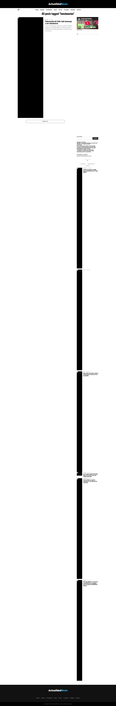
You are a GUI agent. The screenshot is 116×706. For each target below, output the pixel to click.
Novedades (73, 9)
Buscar (95, 138)
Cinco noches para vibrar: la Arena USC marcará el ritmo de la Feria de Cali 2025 (86, 146)
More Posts (45, 121)
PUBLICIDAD (79, 136)
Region (55, 9)
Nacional (42, 9)
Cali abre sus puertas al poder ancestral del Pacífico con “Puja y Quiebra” (87, 144)
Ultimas (36, 9)
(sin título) (79, 145)
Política (60, 9)
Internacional (49, 9)
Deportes (79, 9)
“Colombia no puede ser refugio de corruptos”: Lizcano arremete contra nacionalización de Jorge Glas (85, 150)
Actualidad (66, 9)
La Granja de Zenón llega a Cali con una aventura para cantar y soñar (86, 148)
